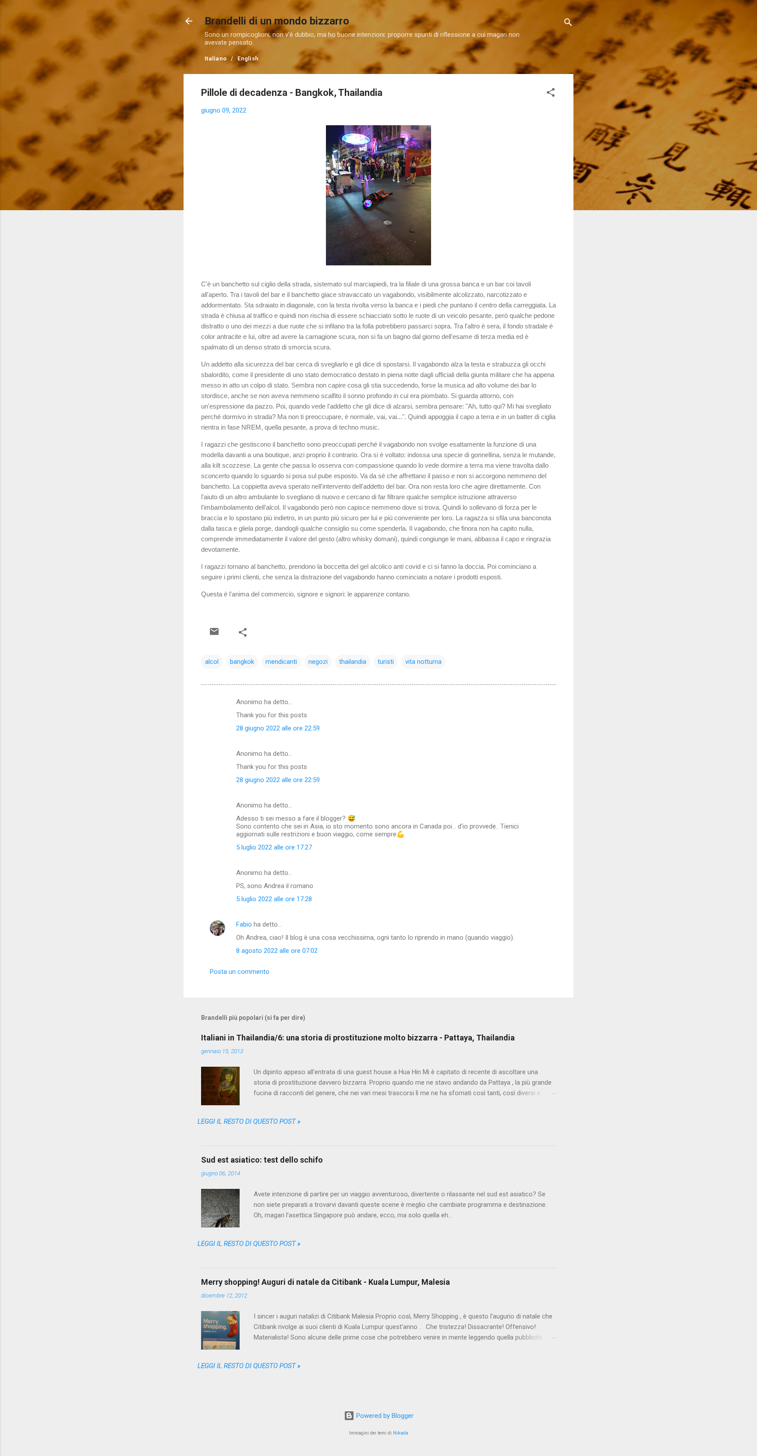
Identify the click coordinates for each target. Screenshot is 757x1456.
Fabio (244, 924)
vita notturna (423, 662)
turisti (386, 662)
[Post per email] (214, 631)
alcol (212, 662)
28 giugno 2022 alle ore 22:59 (278, 728)
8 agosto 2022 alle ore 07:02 (277, 951)
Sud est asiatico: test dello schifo (262, 1159)
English (247, 58)
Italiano (215, 58)
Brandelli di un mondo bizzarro (277, 21)
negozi (318, 662)
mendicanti (281, 662)
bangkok (242, 662)
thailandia (352, 662)
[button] (550, 94)
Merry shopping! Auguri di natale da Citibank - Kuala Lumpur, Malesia (325, 1282)
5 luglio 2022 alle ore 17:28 (274, 899)
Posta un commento (239, 972)
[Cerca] (568, 24)
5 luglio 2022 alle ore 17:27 (274, 847)
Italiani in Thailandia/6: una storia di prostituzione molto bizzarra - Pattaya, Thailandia (358, 1037)
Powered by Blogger (384, 1416)
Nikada (400, 1433)
